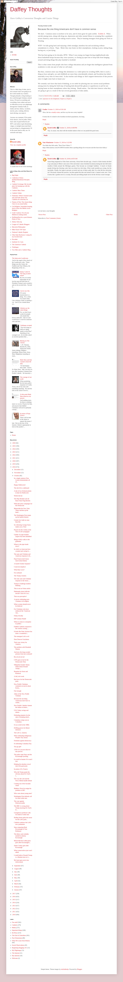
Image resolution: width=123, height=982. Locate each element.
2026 (14, 443)
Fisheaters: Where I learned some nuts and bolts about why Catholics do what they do (22, 197)
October (17, 475)
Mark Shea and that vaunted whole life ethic (26, 361)
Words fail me (18, 496)
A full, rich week (19, 676)
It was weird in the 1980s (21, 725)
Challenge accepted (26, 325)
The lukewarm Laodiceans (20, 258)
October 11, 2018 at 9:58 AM (57, 109)
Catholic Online (17, 193)
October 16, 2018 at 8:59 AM (68, 158)
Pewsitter (15, 239)
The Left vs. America (20, 733)
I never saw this (25, 291)
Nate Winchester (48, 142)
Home (76, 214)
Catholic (14, 925)
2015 (14, 899)
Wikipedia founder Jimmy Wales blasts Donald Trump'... (22, 666)
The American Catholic (19, 244)
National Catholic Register (20, 232)
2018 (14, 467)
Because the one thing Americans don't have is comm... (22, 700)
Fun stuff (14, 922)
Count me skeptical (20, 567)
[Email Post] (63, 96)
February (17, 887)
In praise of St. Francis (21, 769)
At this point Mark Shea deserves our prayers (25, 396)
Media (14, 927)
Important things (17, 930)
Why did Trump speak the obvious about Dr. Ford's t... (22, 774)
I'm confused (18, 573)
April (16, 881)
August (16, 869)
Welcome (15, 958)
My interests (15, 955)
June (15, 875)
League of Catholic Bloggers (21, 224)
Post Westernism (17, 938)
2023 (14, 452)
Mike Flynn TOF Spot (19, 229)
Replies (47, 124)
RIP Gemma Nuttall (20, 619)
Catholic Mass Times (18, 190)
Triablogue (15, 247)
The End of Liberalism (19, 935)
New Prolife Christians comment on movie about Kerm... (22, 686)
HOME (14, 55)
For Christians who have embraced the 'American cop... (22, 611)
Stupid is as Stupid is (66, 98)
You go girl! (17, 746)
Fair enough (17, 691)
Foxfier (45, 109)
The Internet (15, 953)
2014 (14, 902)
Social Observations (18, 945)
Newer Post (42, 214)
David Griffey (52, 128)
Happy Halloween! (20, 485)
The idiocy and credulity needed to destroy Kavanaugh (21, 836)
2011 (14, 911)
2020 (14, 461)
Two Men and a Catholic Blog (21, 250)
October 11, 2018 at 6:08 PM (68, 128)
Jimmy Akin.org (17, 222)
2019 (14, 464)
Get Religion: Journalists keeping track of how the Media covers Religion (22, 208)
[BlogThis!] (69, 96)
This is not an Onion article (22, 588)
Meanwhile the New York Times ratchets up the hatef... (22, 510)
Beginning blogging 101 (19, 948)
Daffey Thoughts (31, 9)
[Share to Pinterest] (74, 96)
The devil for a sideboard (21, 488)
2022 (14, 455)
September (17, 866)
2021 (14, 458)
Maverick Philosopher (18, 227)
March (16, 884)
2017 (14, 893)
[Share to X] (70, 96)
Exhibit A (101, 34)
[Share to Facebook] (72, 96)
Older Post (109, 214)
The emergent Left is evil (21, 636)
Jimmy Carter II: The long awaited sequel (25, 273)
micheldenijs (65, 969)
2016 (14, 896)
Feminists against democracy (22, 740)
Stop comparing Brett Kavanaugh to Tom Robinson (20, 829)
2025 (14, 446)
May (15, 878)
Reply (44, 119)
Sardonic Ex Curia (17, 242)
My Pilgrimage (16, 950)
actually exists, (55, 112)
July (15, 872)
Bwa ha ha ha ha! (19, 657)
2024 (14, 449)
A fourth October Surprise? (22, 564)
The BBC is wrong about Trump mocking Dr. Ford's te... (23, 807)
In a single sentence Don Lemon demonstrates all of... (22, 480)
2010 (14, 914)
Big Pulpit (15, 175)
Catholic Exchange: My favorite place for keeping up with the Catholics (21, 186)
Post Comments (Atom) (53, 218)
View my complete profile (18, 145)
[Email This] (67, 96)
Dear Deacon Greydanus (21, 639)
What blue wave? (19, 570)
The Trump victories (20, 576)
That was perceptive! (20, 596)
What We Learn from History (21, 941)
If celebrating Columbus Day (23, 743)
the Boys (14, 933)
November (17, 472)
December (17, 469)
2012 (14, 908)
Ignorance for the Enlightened (51, 98)
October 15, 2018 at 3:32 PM (63, 142)
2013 (14, 905)
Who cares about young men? (23, 793)
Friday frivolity (18, 616)
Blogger (79, 969)
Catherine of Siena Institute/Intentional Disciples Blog (21, 179)
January (16, 890)
